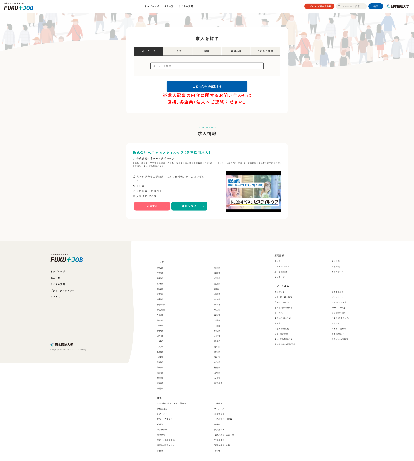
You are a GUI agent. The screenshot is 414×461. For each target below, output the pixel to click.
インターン (279, 277)
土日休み (278, 313)
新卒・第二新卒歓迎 (283, 297)
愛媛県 (160, 362)
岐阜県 (217, 268)
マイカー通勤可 (339, 329)
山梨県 (160, 326)
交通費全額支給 (281, 329)
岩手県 (160, 336)
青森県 (160, 331)
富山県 (160, 289)
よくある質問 (186, 6)
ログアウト (56, 297)
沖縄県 (160, 388)
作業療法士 (219, 430)
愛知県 (160, 268)
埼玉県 (217, 310)
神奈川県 (161, 310)
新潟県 (217, 278)
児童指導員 (219, 440)
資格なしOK (337, 292)
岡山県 (217, 347)
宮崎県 (160, 383)
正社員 (277, 261)
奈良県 (217, 299)
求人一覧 (169, 6)
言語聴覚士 (162, 435)
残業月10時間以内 (340, 318)
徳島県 (160, 367)
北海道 (217, 326)
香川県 (217, 357)
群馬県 (217, 315)
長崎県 (217, 373)
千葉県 (160, 315)
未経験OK (279, 292)
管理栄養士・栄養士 (223, 445)
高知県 (217, 362)
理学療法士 (162, 430)
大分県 (217, 378)
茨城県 (217, 320)
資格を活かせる (281, 302)
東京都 (217, 304)
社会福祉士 (219, 414)
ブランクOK (337, 297)
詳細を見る (189, 206)
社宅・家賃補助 (281, 334)
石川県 (160, 284)
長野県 (160, 278)
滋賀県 (160, 299)
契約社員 (336, 261)
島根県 (160, 352)
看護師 (160, 424)
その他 (217, 451)
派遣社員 (336, 266)
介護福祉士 (162, 409)
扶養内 (277, 323)
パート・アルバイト (283, 266)
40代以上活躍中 (339, 302)
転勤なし (336, 323)
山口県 (160, 357)
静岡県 (217, 273)
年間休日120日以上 (283, 318)
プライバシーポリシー (62, 290)
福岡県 (217, 367)
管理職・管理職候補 (283, 308)
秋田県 (217, 331)
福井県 (217, 284)
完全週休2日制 (338, 313)
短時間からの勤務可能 (284, 344)
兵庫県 (217, 294)
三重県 (160, 273)
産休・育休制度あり (283, 339)
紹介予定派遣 (280, 272)
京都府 (160, 294)
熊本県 (160, 378)
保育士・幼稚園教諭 (166, 440)
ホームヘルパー (221, 409)
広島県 (160, 347)
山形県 (217, 336)
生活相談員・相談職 (223, 419)
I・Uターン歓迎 (338, 308)
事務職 (160, 451)
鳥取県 (217, 352)
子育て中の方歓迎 (340, 339)
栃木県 (160, 320)
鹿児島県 (218, 383)
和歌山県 (161, 304)
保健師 (217, 424)
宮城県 (160, 341)
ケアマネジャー (164, 414)
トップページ (152, 6)
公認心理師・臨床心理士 (225, 435)
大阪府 (217, 289)
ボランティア (338, 272)
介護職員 (218, 403)
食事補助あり (338, 334)
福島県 (217, 341)
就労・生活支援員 (165, 419)
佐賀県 (160, 373)
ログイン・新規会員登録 (319, 6)
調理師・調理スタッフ (167, 445)
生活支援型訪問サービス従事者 (171, 403)
